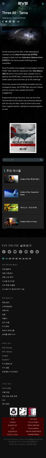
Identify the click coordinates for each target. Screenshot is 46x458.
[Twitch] (20, 251)
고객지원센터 (7, 306)
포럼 (4, 314)
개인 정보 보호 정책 (9, 396)
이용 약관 (5, 392)
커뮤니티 (5, 310)
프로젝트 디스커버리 (10, 372)
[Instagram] (31, 251)
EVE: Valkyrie (7, 352)
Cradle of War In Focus (28, 222)
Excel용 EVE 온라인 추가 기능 (13, 289)
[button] (43, 4)
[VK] (37, 251)
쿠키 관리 (5, 404)
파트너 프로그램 (8, 330)
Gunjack (5, 356)
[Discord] (26, 251)
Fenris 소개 (6, 388)
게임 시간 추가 (7, 277)
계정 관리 (5, 302)
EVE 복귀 (5, 326)
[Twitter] (9, 251)
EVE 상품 (5, 368)
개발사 (4, 318)
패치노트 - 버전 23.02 (28, 207)
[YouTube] (15, 251)
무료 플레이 (6, 269)
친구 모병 (5, 322)
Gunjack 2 (6, 360)
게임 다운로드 (7, 273)
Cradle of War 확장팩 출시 (30, 179)
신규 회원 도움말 (8, 285)
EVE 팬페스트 (7, 364)
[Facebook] (4, 251)
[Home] (23, 5)
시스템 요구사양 (8, 281)
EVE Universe (7, 348)
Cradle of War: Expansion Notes (29, 193)
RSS (3, 400)
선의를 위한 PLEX (8, 334)
